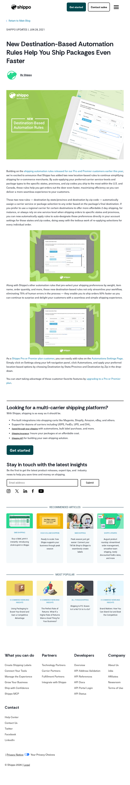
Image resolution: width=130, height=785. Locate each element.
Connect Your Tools (16, 671)
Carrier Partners (51, 671)
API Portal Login (83, 688)
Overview (79, 665)
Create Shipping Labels (18, 665)
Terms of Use (115, 688)
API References (83, 676)
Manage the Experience (18, 676)
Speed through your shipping (25, 429)
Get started (76, 7)
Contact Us (11, 723)
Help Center (12, 717)
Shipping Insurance (20, 433)
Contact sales (99, 7)
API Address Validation (87, 671)
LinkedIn (10, 740)
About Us (113, 665)
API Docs (79, 682)
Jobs (110, 671)
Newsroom (114, 682)
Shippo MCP (12, 693)
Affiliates (113, 676)
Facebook (10, 734)
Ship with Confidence (17, 688)
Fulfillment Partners (53, 676)
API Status (80, 693)
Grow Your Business (16, 682)
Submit (90, 482)
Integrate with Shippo (54, 682)
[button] (116, 7)
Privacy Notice (15, 754)
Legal (27, 765)
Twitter (9, 728)
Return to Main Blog (19, 20)
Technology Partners (53, 665)
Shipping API (17, 438)
